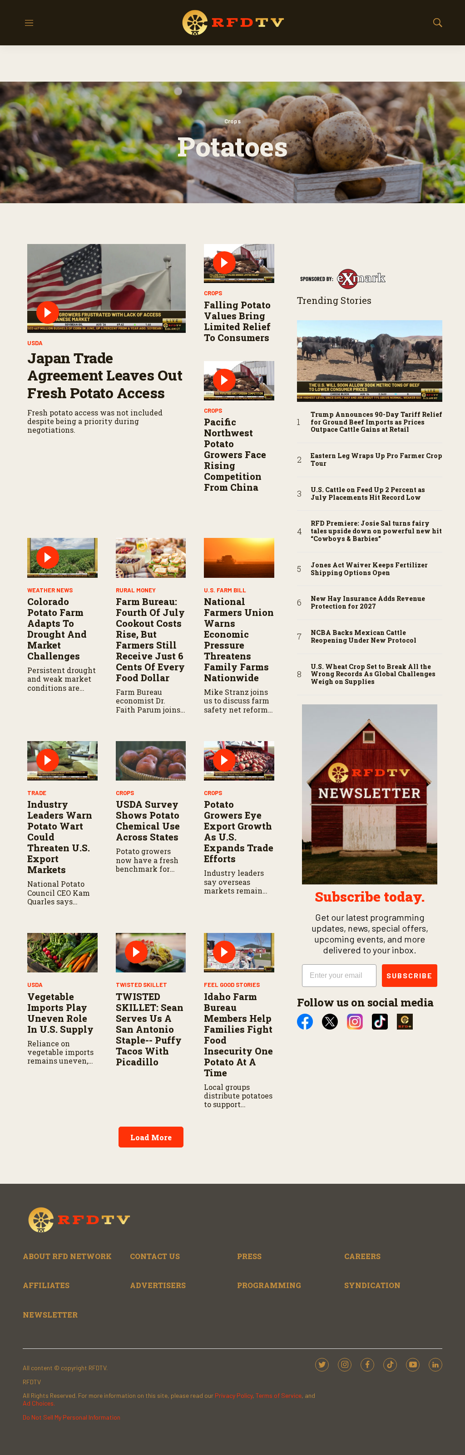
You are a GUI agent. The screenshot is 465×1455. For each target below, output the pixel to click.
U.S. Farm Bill (225, 590)
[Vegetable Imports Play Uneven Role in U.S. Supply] (62, 952)
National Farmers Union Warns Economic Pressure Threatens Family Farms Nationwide (239, 640)
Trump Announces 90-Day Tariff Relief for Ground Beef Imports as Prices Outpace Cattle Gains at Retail (376, 422)
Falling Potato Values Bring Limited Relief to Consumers (237, 321)
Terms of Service (279, 1395)
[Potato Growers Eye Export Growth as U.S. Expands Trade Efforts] (239, 761)
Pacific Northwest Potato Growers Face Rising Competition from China (235, 454)
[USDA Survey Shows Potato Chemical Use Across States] (151, 761)
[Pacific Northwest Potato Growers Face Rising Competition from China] (239, 380)
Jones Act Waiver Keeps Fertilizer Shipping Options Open (369, 569)
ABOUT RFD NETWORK (67, 1256)
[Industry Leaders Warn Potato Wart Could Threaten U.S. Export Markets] (62, 761)
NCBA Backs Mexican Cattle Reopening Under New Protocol (363, 636)
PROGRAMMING (269, 1285)
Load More (151, 1137)
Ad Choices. (39, 1403)
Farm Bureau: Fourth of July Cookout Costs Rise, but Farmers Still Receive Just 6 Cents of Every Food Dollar (150, 640)
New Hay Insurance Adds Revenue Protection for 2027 (368, 602)
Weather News (50, 590)
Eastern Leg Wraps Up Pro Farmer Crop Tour (376, 460)
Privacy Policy (233, 1395)
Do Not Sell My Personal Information (71, 1417)
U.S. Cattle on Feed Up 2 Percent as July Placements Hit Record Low (368, 494)
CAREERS (362, 1256)
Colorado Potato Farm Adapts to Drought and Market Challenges (57, 629)
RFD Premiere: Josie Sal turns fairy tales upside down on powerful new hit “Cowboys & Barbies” (376, 531)
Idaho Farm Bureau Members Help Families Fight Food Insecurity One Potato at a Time (238, 1035)
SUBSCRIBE (409, 975)
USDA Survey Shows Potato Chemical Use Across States (148, 820)
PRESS (249, 1256)
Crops (232, 121)
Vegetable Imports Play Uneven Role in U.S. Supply (60, 1013)
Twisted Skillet (141, 984)
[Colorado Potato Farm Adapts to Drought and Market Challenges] (62, 557)
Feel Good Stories (232, 984)
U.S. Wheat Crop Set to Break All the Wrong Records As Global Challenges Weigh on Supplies (373, 674)
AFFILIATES (46, 1285)
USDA (35, 343)
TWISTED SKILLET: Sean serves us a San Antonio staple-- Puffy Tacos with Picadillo (149, 1029)
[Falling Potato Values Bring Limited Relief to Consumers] (239, 263)
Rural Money (136, 590)
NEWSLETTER (50, 1314)
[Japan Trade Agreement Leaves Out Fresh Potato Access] (106, 288)
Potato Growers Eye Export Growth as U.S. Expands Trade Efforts (238, 831)
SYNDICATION (372, 1285)
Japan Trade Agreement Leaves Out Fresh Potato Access (104, 375)
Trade (36, 792)
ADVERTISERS (158, 1285)
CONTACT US (155, 1256)
